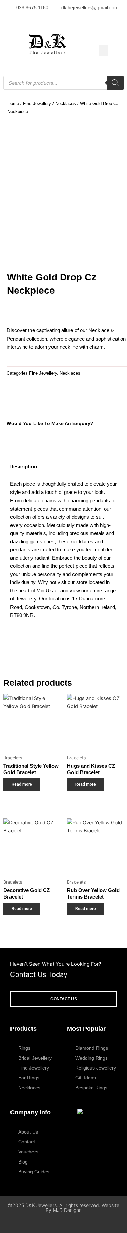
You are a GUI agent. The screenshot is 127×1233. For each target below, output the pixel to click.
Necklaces (65, 103)
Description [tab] (23, 466)
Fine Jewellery (37, 103)
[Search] (115, 83)
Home (13, 103)
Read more (22, 784)
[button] (103, 50)
